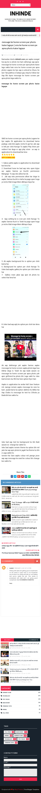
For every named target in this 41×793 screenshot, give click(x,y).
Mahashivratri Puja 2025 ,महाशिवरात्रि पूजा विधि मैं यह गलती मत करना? (24, 516)
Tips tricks (25, 55)
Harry (11, 568)
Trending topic (7, 706)
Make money (6, 702)
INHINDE (20, 13)
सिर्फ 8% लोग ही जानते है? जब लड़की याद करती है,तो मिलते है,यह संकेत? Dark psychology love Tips (25, 490)
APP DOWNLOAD (8, 157)
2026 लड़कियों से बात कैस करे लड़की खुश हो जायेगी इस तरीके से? (24, 529)
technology (6, 696)
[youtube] (20, 2)
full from (6, 713)
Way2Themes (19, 789)
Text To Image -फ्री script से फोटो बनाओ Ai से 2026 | (25, 503)
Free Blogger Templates (31, 789)
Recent (7, 640)
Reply (10, 583)
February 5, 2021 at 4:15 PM (23, 568)
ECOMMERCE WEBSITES (27, 580)
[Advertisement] (20, 114)
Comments (33, 640)
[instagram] (17, 2)
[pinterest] (23, 2)
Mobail (5, 709)
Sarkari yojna (7, 692)
